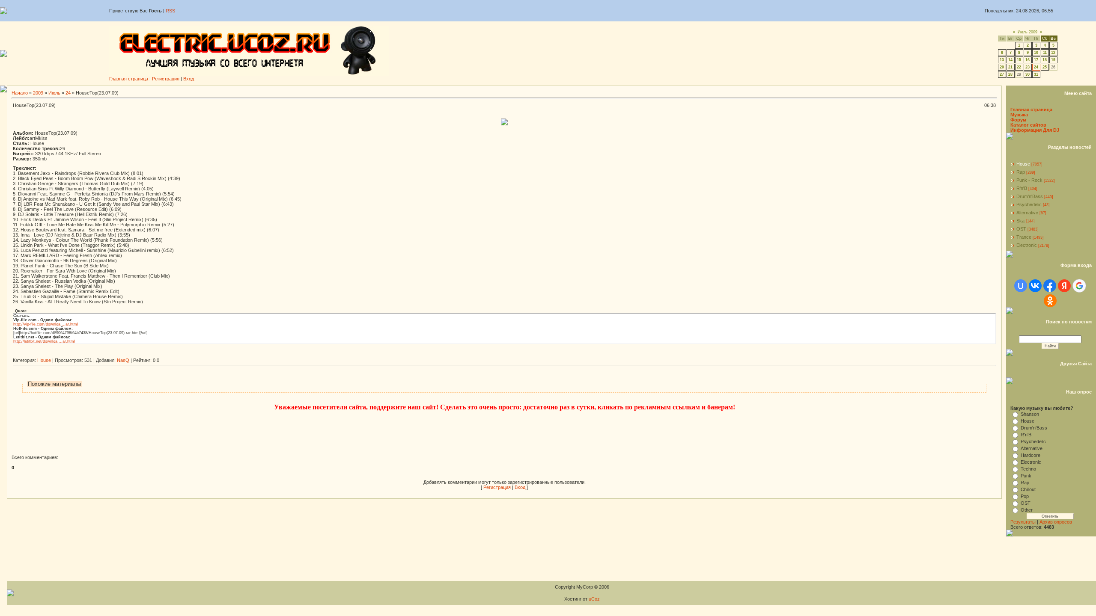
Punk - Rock (1029, 180)
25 (1044, 67)
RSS (170, 10)
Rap (1020, 172)
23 (1027, 67)
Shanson (1030, 414)
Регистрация (165, 78)
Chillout (1028, 489)
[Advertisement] (169, 354)
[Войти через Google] (1079, 286)
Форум (1018, 119)
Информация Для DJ (1034, 130)
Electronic (1026, 245)
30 (1027, 74)
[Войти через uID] (1020, 285)
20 (1002, 67)
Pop (1025, 496)
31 (1036, 74)
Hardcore (1030, 455)
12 (1053, 52)
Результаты (1023, 521)
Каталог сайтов (1028, 124)
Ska (1020, 220)
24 (1036, 67)
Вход (188, 78)
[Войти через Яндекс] (1064, 285)
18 (1044, 60)
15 (1019, 60)
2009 (38, 92)
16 (1027, 60)
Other (1027, 509)
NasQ (123, 360)
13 (1002, 60)
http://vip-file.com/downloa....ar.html (45, 324)
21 (1010, 67)
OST (1021, 228)
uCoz (594, 598)
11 (1045, 52)
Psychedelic (1029, 204)
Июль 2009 (1027, 32)
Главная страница (128, 78)
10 (1036, 52)
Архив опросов (1055, 521)
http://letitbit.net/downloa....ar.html (44, 341)
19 (1053, 60)
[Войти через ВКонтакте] (1035, 285)
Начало (20, 92)
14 (1010, 60)
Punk (1026, 475)
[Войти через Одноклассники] (1050, 300)
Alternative (1027, 212)
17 (1036, 60)
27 (1002, 74)
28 (1010, 74)
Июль (54, 92)
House (44, 360)
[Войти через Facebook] (1049, 285)
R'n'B (1021, 188)
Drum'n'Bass (1029, 196)
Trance (1023, 237)
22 (1019, 67)
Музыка (1019, 114)
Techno (1028, 468)
